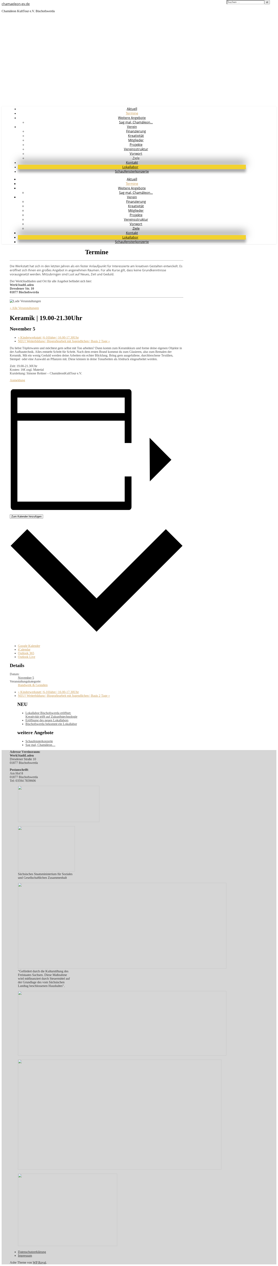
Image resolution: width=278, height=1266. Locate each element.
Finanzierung (136, 131)
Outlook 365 (26, 653)
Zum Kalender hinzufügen (26, 516)
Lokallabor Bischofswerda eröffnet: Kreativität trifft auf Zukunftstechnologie (51, 714)
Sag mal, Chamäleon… (136, 122)
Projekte (136, 144)
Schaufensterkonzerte (132, 171)
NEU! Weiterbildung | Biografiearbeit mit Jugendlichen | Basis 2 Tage (64, 341)
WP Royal (39, 1262)
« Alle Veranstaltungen (24, 308)
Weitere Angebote (132, 118)
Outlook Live (26, 657)
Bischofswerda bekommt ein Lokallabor (51, 724)
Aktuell (132, 109)
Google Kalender (29, 646)
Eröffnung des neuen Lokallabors (46, 720)
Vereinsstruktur (136, 149)
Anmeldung (17, 380)
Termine (132, 113)
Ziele (136, 158)
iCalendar (24, 649)
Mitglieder (136, 140)
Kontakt (132, 162)
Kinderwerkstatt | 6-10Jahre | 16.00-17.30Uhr (48, 337)
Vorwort (136, 153)
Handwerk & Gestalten (33, 685)
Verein (132, 126)
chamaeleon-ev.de (16, 4)
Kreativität (136, 135)
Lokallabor (130, 167)
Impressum (25, 1255)
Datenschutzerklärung (32, 1252)
